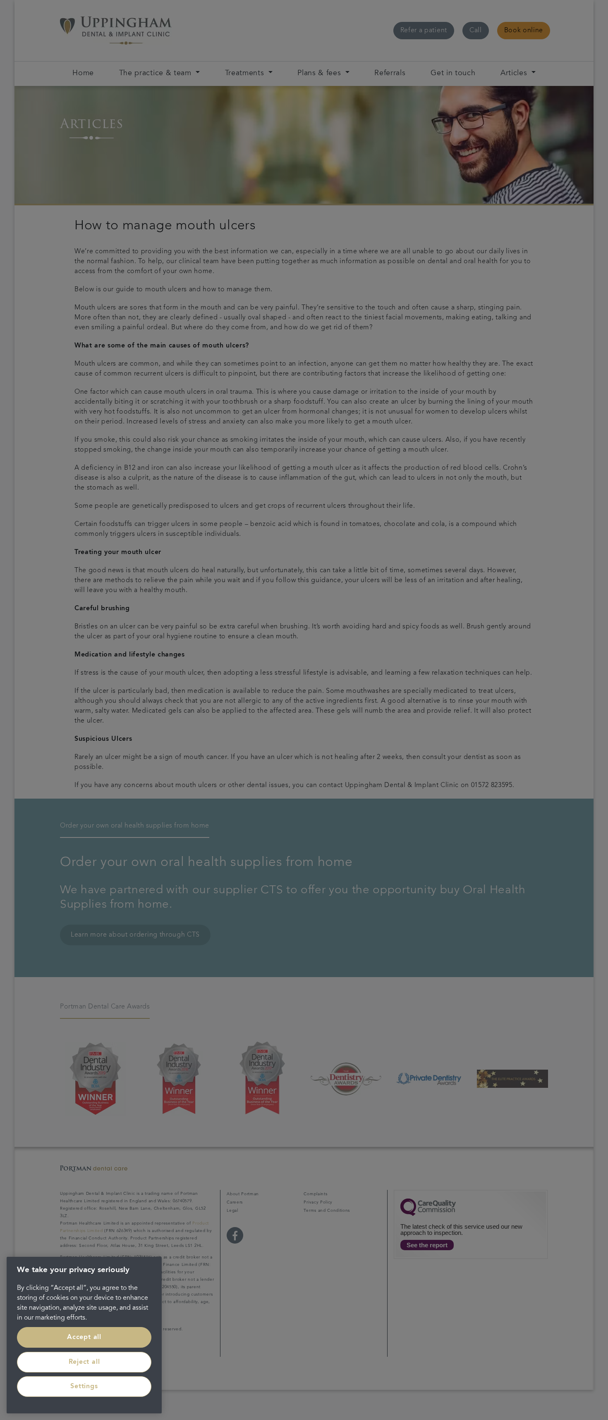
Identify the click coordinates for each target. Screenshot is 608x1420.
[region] (84, 1335)
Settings (84, 1386)
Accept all (84, 1337)
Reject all (84, 1362)
